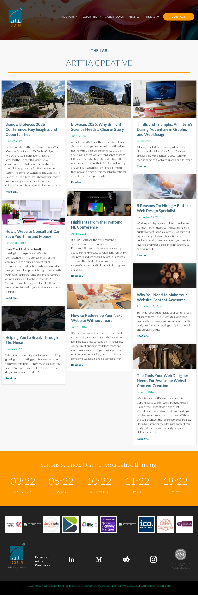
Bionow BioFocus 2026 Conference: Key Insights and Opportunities (31, 129)
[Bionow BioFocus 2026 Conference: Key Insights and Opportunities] (33, 99)
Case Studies (114, 16)
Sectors (68, 16)
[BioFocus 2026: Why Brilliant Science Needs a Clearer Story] (99, 99)
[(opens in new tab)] (13, 524)
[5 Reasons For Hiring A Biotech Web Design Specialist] (164, 186)
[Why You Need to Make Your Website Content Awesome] (164, 275)
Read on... (11, 191)
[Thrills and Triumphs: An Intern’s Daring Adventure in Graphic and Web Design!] (164, 99)
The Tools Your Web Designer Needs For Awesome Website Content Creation (163, 380)
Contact (179, 16)
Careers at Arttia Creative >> (42, 561)
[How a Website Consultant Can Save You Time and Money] (33, 212)
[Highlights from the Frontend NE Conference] (99, 203)
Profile (133, 16)
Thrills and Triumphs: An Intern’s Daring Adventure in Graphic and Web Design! (165, 129)
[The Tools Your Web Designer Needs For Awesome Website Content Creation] (164, 356)
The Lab (150, 16)
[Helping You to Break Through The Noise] (33, 318)
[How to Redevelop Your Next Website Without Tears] (99, 296)
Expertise (90, 16)
